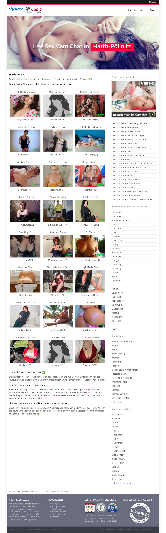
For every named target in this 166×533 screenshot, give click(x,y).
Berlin (114, 349)
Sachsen (116, 389)
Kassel (115, 272)
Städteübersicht (58, 514)
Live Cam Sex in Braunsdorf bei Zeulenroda (133, 163)
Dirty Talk (116, 422)
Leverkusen (117, 292)
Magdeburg (117, 308)
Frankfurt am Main (121, 220)
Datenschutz (139, 529)
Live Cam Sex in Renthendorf (125, 127)
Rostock (115, 312)
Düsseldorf (117, 212)
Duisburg (116, 268)
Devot (116, 438)
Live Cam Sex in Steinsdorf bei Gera (129, 139)
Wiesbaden (117, 236)
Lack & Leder (119, 450)
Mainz (114, 232)
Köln (114, 224)
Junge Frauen (118, 458)
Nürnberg (116, 256)
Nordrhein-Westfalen (122, 377)
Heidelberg (117, 252)
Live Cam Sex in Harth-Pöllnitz (57, 491)
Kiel (113, 284)
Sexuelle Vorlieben (59, 511)
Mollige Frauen (119, 474)
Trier (114, 324)
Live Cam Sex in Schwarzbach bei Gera (130, 191)
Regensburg (118, 300)
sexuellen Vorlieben (49, 395)
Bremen (115, 357)
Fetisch (115, 426)
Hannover (116, 280)
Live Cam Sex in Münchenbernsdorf (129, 167)
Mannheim (117, 216)
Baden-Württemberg (122, 341)
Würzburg (117, 264)
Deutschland (27, 491)
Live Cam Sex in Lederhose (124, 143)
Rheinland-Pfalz (119, 381)
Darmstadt (117, 240)
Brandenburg (118, 353)
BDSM (116, 430)
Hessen (115, 365)
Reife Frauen (118, 479)
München (116, 228)
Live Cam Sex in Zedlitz (122, 175)
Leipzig (115, 244)
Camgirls (88, 389)
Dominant (118, 442)
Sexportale (56, 509)
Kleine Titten (118, 462)
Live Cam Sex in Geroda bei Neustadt (129, 147)
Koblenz (115, 288)
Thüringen (117, 401)
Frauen (143, 10)
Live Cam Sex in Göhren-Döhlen (127, 179)
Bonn (114, 276)
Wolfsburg (117, 316)
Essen (114, 329)
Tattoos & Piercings (121, 483)
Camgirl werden (58, 506)
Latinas (115, 466)
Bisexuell (116, 418)
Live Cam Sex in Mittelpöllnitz (126, 131)
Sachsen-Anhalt (119, 393)
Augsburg (116, 296)
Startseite (132, 10)
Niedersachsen (119, 373)
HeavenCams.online (34, 529)
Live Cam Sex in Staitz (122, 159)
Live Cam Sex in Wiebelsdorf (125, 171)
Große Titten (118, 454)
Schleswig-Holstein (121, 397)
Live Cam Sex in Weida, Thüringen (128, 155)
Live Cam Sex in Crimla (122, 151)
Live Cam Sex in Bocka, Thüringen (128, 135)
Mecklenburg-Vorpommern (125, 369)
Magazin (152, 2)
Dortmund (117, 304)
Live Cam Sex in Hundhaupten (126, 183)
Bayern (115, 345)
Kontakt (129, 529)
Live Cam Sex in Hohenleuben (126, 195)
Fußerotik (118, 446)
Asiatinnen (117, 414)
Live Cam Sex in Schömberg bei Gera (129, 123)
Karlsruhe (116, 320)
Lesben (115, 470)
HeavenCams (14, 491)
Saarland (116, 385)
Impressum (151, 529)
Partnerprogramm (107, 529)
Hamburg (116, 361)
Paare (152, 10)
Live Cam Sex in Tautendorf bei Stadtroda (132, 199)
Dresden (116, 248)
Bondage (117, 434)
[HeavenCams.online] (26, 10)
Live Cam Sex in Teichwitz (124, 187)
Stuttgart (116, 260)
